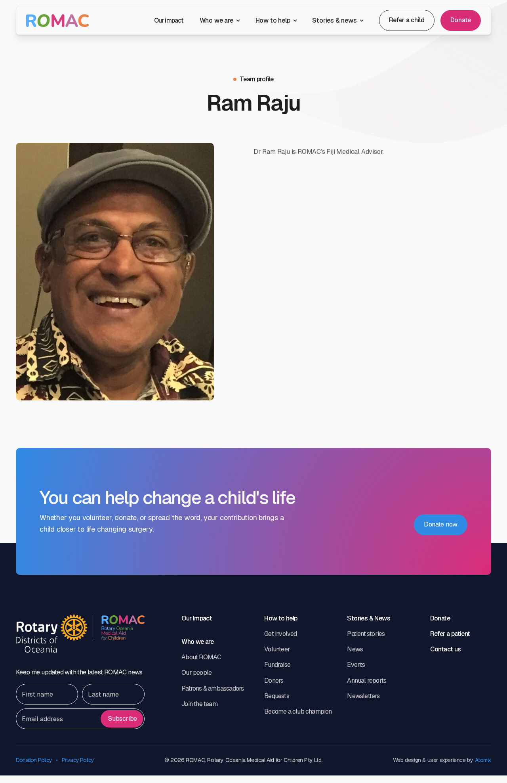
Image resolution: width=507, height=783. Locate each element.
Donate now (440, 524)
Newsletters (363, 696)
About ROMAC (201, 657)
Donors (273, 680)
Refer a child (407, 20)
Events (356, 664)
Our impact (169, 20)
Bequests (276, 696)
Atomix (483, 760)
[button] (220, 20)
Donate (460, 20)
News (355, 649)
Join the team (199, 704)
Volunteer (277, 649)
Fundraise (277, 664)
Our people (196, 672)
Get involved (280, 634)
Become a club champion (298, 711)
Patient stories (366, 634)
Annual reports (366, 680)
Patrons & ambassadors (212, 688)
